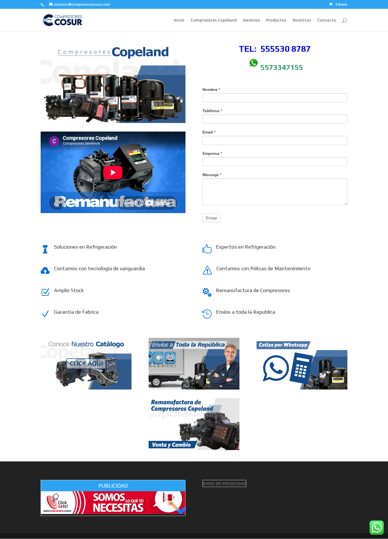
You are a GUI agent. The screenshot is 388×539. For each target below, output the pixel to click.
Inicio (179, 20)
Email (209, 132)
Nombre (211, 89)
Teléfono (212, 111)
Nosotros (302, 20)
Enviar (211, 218)
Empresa (212, 153)
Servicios (251, 20)
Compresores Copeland (214, 20)
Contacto (326, 20)
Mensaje (212, 174)
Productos (276, 20)
